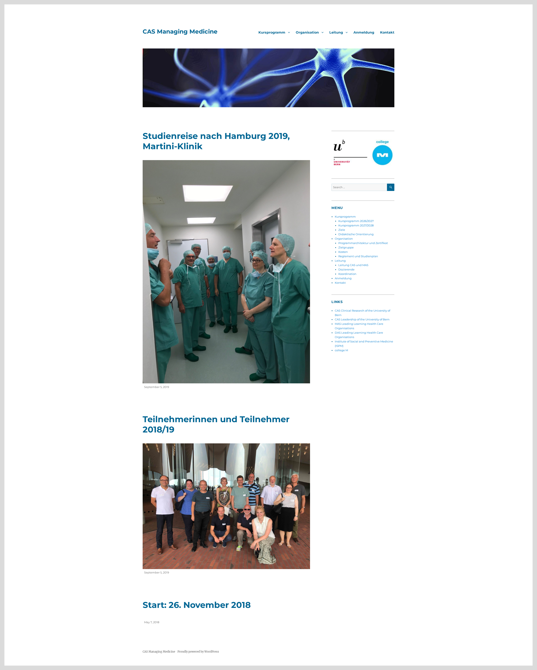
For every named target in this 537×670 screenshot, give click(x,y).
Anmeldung (363, 32)
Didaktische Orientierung (356, 234)
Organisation (307, 32)
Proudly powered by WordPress (198, 651)
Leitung (336, 32)
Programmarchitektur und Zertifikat (363, 243)
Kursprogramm (271, 32)
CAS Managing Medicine (180, 31)
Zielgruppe (346, 247)
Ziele (341, 229)
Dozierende (346, 269)
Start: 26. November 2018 (197, 605)
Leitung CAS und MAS (353, 265)
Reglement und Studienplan (358, 256)
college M (341, 350)
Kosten (343, 251)
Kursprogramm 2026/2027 (356, 221)
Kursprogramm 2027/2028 (356, 225)
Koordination (347, 274)
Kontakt (387, 32)
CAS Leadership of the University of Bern (362, 319)
